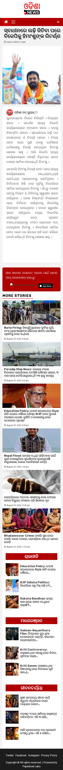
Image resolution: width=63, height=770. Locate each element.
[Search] (58, 22)
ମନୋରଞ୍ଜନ (31, 620)
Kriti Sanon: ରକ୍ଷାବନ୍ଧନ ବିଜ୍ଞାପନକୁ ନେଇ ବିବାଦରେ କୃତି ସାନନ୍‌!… (36, 669)
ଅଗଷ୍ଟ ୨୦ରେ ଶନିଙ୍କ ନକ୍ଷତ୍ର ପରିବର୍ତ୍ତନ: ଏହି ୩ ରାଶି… (38, 715)
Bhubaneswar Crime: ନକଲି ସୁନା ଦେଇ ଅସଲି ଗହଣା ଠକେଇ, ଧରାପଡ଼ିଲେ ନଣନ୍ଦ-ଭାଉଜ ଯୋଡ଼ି (31, 539)
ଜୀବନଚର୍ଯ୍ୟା (31, 687)
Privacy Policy (49, 755)
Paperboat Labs (31, 766)
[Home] (6, 22)
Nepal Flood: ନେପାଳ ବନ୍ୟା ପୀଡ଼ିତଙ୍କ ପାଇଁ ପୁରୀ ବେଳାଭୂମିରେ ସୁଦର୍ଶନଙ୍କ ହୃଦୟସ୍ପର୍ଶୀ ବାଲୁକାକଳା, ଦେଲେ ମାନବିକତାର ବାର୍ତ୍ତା (30, 459)
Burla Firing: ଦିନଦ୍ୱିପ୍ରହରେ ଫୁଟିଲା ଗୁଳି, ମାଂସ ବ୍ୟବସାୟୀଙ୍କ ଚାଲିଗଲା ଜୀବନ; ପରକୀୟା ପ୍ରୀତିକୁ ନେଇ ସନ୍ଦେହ (30, 331)
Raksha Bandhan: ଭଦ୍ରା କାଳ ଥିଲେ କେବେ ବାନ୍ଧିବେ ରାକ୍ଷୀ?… (36, 602)
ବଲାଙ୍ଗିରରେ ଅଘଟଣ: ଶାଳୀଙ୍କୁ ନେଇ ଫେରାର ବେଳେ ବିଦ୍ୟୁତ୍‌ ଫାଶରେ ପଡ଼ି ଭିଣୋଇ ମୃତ (30, 498)
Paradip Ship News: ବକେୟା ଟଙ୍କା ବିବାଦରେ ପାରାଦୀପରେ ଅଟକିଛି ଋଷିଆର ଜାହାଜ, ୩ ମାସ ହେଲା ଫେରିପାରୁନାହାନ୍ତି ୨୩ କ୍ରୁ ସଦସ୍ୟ (31, 372)
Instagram (33, 755)
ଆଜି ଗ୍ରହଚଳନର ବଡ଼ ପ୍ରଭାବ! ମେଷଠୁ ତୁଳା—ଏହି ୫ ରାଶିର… (38, 731)
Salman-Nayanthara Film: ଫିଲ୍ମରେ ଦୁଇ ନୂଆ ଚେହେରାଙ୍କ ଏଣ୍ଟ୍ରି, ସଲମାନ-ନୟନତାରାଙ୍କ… (37, 635)
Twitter (10, 755)
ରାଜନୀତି (31, 556)
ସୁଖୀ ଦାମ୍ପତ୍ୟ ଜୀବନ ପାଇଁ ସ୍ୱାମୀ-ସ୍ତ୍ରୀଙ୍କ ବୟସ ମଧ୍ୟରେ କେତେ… (35, 701)
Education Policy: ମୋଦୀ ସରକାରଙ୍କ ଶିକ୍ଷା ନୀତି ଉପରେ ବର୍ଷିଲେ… (38, 569)
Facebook (20, 755)
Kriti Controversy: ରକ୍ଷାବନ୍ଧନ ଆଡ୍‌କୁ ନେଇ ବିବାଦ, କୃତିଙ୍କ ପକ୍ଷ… (38, 653)
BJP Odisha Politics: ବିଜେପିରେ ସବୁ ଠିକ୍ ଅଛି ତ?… (36, 584)
